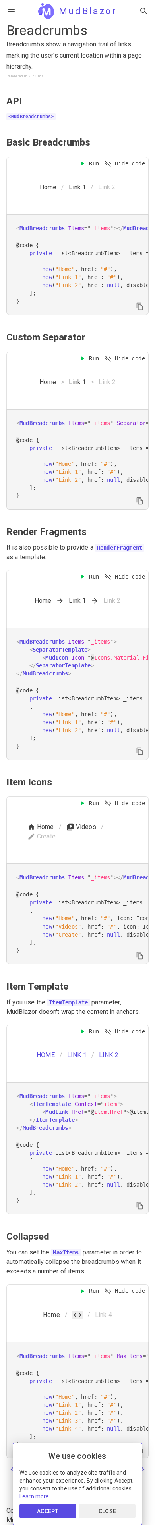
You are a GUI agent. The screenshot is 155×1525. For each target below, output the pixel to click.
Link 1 (77, 187)
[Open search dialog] (143, 11)
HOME (46, 1055)
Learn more (34, 1496)
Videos (86, 827)
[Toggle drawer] (11, 11)
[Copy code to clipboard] (140, 306)
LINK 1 (77, 1055)
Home (48, 187)
